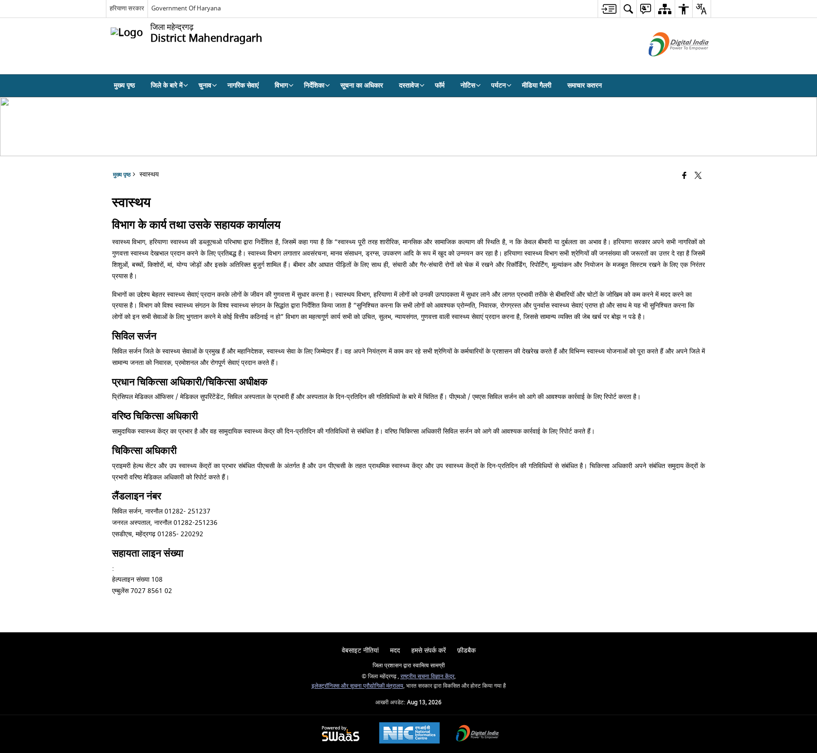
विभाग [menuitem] (281, 85)
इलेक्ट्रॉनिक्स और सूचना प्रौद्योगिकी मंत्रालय (357, 686)
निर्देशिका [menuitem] (314, 85)
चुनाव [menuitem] (205, 85)
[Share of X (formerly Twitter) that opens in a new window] (698, 176)
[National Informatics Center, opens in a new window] (409, 734)
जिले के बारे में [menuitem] (167, 85)
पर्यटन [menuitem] (498, 85)
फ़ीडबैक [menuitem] (466, 651)
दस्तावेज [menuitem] (409, 85)
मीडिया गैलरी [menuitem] (536, 85)
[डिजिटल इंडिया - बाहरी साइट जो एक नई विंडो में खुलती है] (667, 65)
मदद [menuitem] (395, 651)
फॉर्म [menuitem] (439, 85)
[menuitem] (609, 9)
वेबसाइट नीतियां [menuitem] (360, 651)
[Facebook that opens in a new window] (684, 176)
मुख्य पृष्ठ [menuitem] (124, 85)
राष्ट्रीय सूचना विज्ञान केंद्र (427, 677)
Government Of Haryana (186, 8)
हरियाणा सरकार (127, 8)
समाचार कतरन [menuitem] (584, 85)
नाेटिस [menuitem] (468, 85)
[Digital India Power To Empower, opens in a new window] (477, 734)
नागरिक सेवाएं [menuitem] (243, 85)
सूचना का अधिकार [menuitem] (361, 85)
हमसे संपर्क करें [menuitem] (428, 651)
